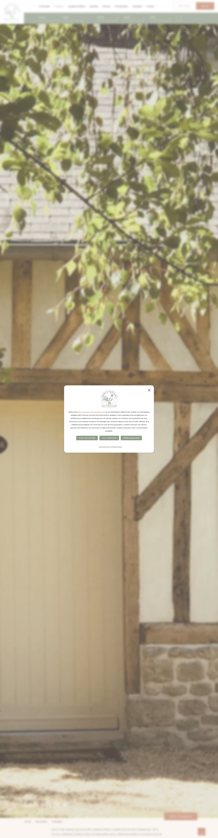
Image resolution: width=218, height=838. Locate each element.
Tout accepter (87, 438)
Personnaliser (131, 438)
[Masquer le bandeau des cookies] (149, 390)
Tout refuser (109, 438)
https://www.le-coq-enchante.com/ (91, 412)
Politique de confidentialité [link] (110, 446)
